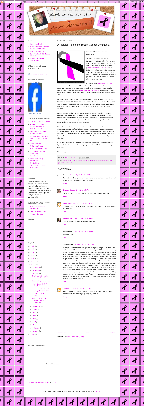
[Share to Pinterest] (89, 158)
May (34, 319)
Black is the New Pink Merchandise (37, 59)
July (34, 312)
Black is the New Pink (34, 82)
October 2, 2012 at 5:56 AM (79, 190)
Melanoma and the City (38, 149)
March (35, 325)
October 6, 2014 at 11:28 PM (81, 288)
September (37, 306)
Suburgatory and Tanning (41, 281)
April (34, 322)
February (36, 328)
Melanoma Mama (36, 146)
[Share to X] (85, 158)
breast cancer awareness (81, 160)
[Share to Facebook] (87, 158)
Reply (65, 183)
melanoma (93, 160)
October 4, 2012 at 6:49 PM (83, 218)
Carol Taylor (67, 203)
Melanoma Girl (35, 143)
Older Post (111, 333)
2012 (33, 264)
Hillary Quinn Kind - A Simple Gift (39, 285)
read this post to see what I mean (98, 68)
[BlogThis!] (83, 158)
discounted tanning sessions (89, 90)
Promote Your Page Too (34, 113)
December (36, 267)
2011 (32, 335)
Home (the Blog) (36, 44)
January (36, 331)
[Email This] (80, 158)
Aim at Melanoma (36, 214)
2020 (33, 246)
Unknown (66, 288)
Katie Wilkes (67, 218)
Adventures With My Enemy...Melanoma (37, 125)
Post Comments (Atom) (75, 336)
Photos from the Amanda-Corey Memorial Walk (41, 290)
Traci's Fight (34, 163)
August (35, 309)
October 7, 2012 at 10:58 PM (83, 231)
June (34, 315)
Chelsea (66, 190)
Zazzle (54, 382)
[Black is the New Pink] (35, 111)
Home (87, 333)
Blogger (97, 391)
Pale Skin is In (35, 156)
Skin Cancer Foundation (38, 211)
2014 (33, 258)
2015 (33, 255)
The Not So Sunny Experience (36, 159)
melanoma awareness (105, 160)
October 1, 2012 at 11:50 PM (80, 175)
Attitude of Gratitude (37, 129)
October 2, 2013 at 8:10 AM (84, 244)
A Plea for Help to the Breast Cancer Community (39, 301)
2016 (33, 252)
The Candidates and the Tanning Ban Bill (40, 277)
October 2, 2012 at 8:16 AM (82, 203)
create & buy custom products (38, 382)
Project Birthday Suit (37, 51)
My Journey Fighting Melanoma (37, 152)
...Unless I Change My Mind (40, 122)
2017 (33, 249)
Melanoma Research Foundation (37, 208)
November (36, 270)
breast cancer (67, 160)
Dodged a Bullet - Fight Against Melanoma (38, 132)
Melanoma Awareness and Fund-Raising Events (39, 47)
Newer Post (62, 333)
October (36, 273)
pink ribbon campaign (65, 163)
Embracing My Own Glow (39, 136)
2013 (33, 261)
